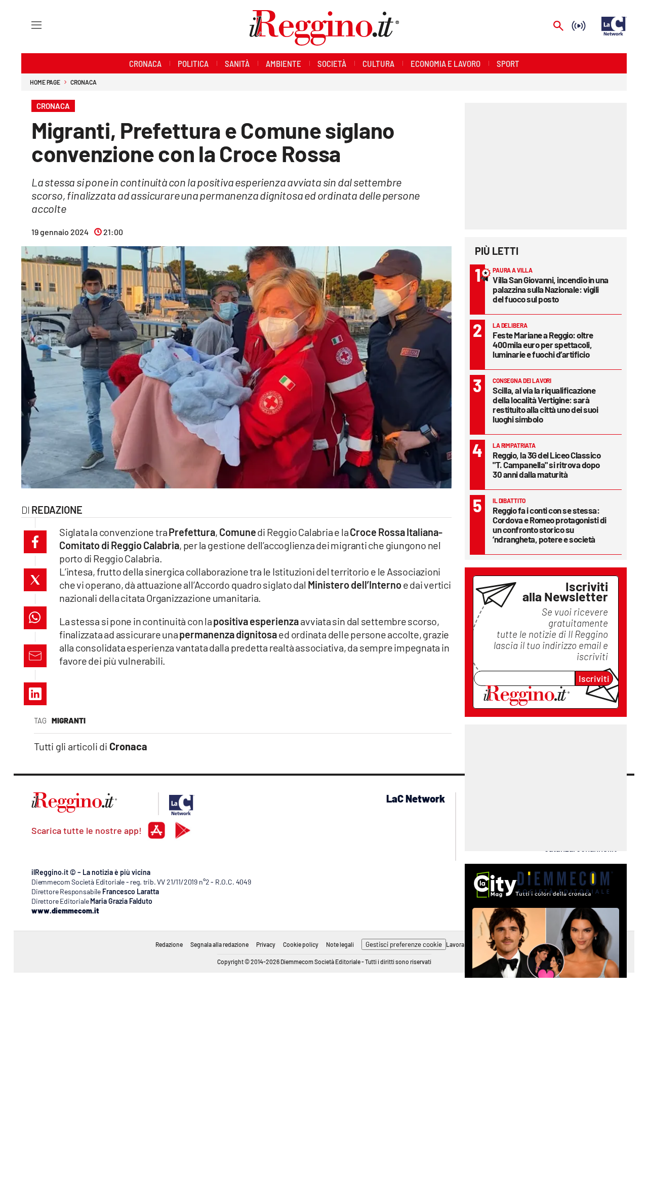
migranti (69, 720)
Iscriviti (594, 678)
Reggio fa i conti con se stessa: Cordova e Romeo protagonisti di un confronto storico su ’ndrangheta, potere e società (549, 524)
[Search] (558, 26)
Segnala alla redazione (219, 944)
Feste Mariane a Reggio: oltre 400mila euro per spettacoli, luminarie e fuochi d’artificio (543, 344)
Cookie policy (300, 944)
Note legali (340, 944)
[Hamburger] (27, 24)
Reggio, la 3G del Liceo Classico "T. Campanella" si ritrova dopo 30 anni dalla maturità (546, 464)
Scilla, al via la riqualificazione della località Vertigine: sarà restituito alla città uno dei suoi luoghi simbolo (545, 404)
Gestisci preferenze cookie (404, 944)
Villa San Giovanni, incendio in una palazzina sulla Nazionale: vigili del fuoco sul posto (551, 289)
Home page (45, 82)
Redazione (169, 944)
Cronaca (83, 82)
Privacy (265, 944)
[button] (35, 542)
